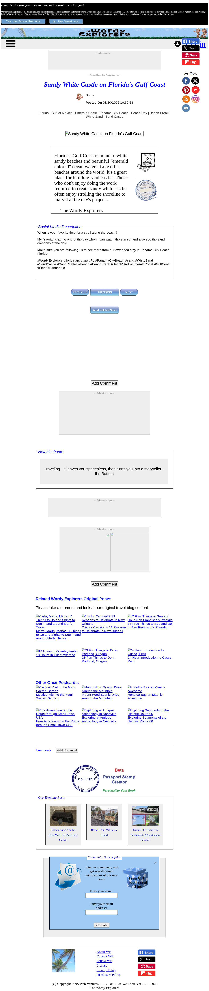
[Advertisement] (104, 62)
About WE (104, 952)
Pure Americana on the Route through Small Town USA (57, 723)
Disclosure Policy (109, 975)
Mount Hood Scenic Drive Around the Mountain (100, 696)
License (102, 965)
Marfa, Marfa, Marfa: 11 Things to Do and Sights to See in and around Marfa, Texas (58, 634)
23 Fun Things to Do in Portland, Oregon (98, 659)
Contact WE (105, 956)
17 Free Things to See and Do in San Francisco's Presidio (150, 625)
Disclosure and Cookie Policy (37, 14)
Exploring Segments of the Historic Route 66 (147, 719)
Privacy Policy (106, 970)
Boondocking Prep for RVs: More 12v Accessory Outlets (63, 834)
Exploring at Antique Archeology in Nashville (99, 719)
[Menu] (11, 43)
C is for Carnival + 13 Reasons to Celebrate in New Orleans (104, 629)
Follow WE (104, 961)
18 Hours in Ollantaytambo (55, 655)
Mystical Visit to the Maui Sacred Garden (54, 696)
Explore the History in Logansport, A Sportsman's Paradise (145, 834)
